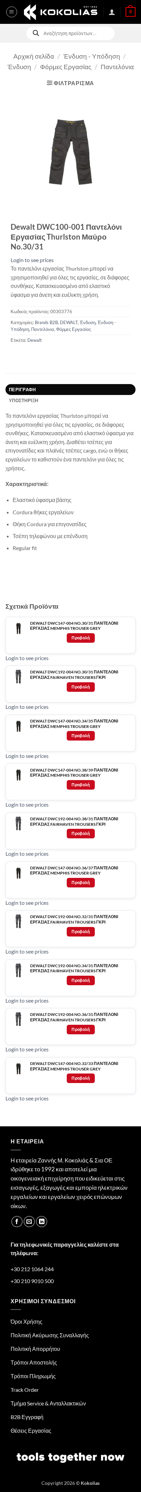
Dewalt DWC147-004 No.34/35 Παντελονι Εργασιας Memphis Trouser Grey (74, 723)
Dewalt (34, 340)
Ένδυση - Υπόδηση (91, 56)
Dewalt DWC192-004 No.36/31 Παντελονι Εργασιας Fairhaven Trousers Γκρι (74, 1017)
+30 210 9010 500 (32, 1281)
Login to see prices (32, 260)
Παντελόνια (117, 67)
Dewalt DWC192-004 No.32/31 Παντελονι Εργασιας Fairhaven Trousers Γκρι (74, 919)
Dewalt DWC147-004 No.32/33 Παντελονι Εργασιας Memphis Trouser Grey (74, 1066)
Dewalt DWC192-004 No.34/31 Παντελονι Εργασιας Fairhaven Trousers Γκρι (74, 968)
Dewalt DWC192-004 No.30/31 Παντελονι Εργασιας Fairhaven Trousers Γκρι (74, 674)
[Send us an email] (29, 1221)
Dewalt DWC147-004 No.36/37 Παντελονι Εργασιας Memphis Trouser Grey (74, 870)
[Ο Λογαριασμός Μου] (111, 11)
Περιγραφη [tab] (22, 389)
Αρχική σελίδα (33, 56)
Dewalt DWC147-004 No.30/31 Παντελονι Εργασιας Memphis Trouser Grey (74, 626)
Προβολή (81, 637)
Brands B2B (46, 322)
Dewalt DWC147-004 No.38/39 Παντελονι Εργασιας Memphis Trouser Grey (74, 772)
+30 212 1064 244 (32, 1269)
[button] (11, 11)
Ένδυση (19, 67)
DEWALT (69, 322)
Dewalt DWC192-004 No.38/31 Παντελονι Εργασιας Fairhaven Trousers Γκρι (74, 821)
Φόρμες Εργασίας (65, 67)
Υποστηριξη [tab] (23, 400)
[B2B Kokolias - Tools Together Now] (60, 12)
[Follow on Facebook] (17, 1221)
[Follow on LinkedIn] (41, 1221)
